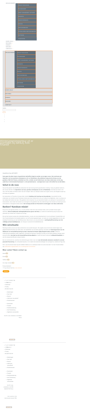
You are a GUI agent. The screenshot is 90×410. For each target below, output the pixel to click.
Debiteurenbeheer (23, 27)
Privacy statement (7, 266)
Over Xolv (9, 41)
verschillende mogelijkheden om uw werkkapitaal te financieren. (20, 246)
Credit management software (26, 12)
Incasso (20, 23)
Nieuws (8, 46)
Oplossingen (10, 3)
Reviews (9, 43)
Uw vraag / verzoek (7, 262)
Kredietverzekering (23, 5)
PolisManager (22, 8)
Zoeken (4, 108)
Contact (9, 48)
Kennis (8, 45)
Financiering (21, 38)
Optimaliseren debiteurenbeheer (27, 31)
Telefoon (5, 259)
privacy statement (18, 267)
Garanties (21, 16)
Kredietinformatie (23, 20)
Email (4, 256)
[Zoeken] (4, 112)
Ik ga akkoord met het (13, 267)
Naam (4, 253)
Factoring (21, 35)
